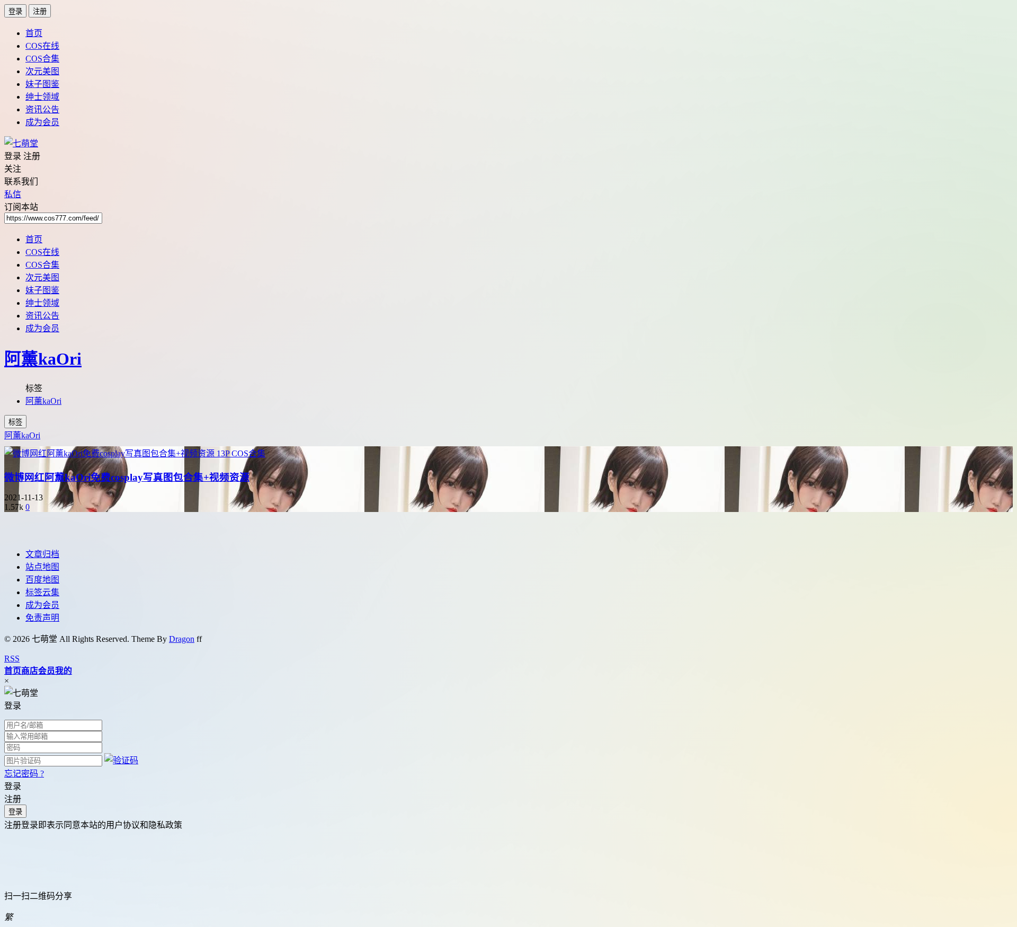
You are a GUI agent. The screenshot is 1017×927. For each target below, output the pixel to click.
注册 (40, 11)
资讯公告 (42, 109)
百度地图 (42, 579)
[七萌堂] (21, 143)
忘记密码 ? (24, 773)
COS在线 (42, 45)
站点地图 (42, 566)
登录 (15, 11)
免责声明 (42, 617)
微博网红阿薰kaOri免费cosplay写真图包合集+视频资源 (126, 477)
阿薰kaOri (43, 358)
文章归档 (42, 554)
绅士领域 (42, 96)
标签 (15, 422)
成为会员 (42, 122)
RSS (12, 658)
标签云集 (42, 592)
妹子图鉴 (42, 84)
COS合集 (42, 58)
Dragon (181, 638)
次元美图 (42, 71)
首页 (33, 33)
